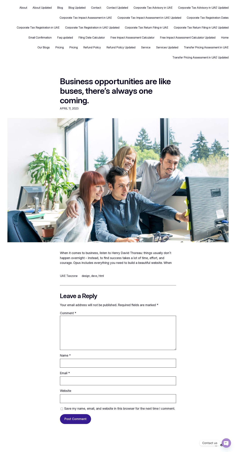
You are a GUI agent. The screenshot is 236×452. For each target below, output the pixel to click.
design (86, 276)
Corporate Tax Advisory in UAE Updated (203, 7)
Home (225, 37)
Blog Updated (77, 7)
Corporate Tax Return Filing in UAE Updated (201, 27)
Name (65, 355)
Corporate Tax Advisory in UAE (153, 7)
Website (65, 391)
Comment (68, 313)
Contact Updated (117, 7)
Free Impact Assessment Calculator (132, 37)
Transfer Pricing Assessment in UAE (206, 47)
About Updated (42, 7)
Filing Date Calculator (91, 37)
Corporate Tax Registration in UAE (38, 27)
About (23, 7)
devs (94, 276)
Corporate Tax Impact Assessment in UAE (86, 17)
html (101, 276)
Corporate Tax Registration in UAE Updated (92, 27)
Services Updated (167, 47)
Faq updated (65, 37)
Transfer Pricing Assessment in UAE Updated (200, 57)
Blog (60, 7)
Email (65, 373)
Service (145, 47)
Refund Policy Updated (120, 47)
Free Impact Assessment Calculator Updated (187, 37)
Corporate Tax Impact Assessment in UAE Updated (149, 17)
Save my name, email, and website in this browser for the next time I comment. (119, 408)
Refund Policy (92, 47)
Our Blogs (43, 47)
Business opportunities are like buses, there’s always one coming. (115, 90)
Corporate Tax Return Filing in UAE (146, 27)
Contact (96, 7)
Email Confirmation (40, 37)
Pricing (59, 47)
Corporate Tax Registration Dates (208, 17)
